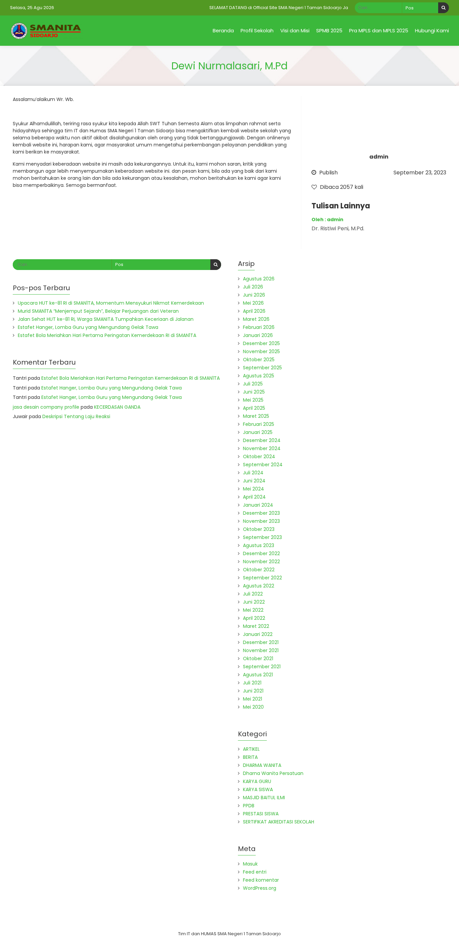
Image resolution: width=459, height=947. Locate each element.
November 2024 (262, 448)
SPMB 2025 (329, 30)
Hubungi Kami (432, 30)
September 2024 (263, 464)
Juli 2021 (252, 682)
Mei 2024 (253, 488)
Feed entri (254, 872)
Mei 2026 (253, 303)
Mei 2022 (253, 610)
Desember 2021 (261, 642)
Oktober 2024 (259, 456)
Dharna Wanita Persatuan (273, 773)
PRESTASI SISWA (261, 813)
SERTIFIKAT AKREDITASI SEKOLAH (278, 821)
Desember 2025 (261, 343)
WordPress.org (259, 888)
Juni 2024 (254, 480)
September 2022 (262, 577)
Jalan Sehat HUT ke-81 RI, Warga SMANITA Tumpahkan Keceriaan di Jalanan (106, 319)
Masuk (250, 863)
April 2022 (254, 618)
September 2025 (262, 367)
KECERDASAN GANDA (117, 407)
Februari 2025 (258, 424)
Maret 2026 (256, 319)
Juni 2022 (254, 602)
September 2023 (262, 537)
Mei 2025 (253, 400)
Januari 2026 (258, 335)
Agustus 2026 (259, 278)
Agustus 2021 (258, 674)
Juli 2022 (253, 593)
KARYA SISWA (258, 789)
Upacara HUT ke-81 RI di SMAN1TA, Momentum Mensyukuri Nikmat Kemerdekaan (111, 303)
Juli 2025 (253, 383)
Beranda (223, 30)
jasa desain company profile (46, 407)
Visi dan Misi (294, 30)
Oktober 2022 (259, 569)
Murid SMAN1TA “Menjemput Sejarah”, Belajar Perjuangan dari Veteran (98, 311)
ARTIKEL (251, 749)
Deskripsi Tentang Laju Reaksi (76, 416)
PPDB (248, 805)
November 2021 (261, 650)
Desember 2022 (261, 553)
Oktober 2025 (259, 359)
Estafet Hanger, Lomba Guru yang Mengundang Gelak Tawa (88, 327)
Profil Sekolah (257, 30)
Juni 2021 (253, 690)
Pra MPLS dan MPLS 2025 (378, 30)
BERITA (250, 757)
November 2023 (261, 521)
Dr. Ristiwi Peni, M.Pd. (337, 228)
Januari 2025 (258, 432)
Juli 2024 (253, 472)
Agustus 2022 (258, 585)
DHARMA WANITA (262, 765)
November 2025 (261, 351)
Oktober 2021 (258, 658)
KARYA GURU (257, 781)
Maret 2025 (256, 416)
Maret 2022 (256, 626)
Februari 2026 (259, 327)
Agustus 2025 (258, 375)
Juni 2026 (254, 295)
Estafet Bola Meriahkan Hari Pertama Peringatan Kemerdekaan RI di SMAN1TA (107, 335)
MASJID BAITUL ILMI (264, 797)
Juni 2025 (254, 391)
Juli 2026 (253, 286)
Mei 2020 (253, 707)
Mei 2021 (252, 699)
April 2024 (254, 497)
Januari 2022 (258, 634)
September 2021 (262, 666)
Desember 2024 (262, 440)
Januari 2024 (258, 505)
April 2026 (254, 311)
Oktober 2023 (259, 529)
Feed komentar (261, 880)
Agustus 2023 (258, 545)
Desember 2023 (261, 513)
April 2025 (254, 408)
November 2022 (261, 561)
